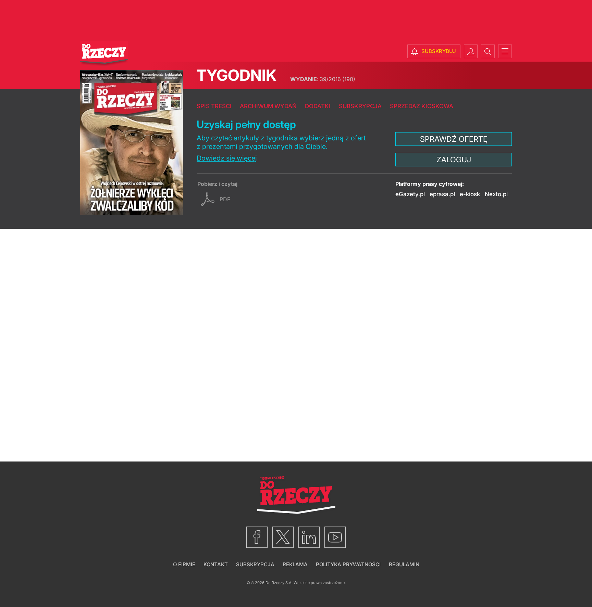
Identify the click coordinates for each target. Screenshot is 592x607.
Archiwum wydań (268, 106)
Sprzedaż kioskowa (421, 106)
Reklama (295, 564)
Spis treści (214, 106)
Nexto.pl (496, 194)
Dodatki (318, 106)
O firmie (184, 564)
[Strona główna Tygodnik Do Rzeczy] (104, 54)
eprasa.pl (442, 194)
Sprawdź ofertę (454, 139)
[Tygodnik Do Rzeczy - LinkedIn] (309, 537)
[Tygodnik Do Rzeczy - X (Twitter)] (283, 537)
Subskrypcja (360, 106)
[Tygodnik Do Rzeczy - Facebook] (257, 537)
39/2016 (322, 79)
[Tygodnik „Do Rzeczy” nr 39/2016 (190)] (131, 142)
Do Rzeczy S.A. (279, 582)
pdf (225, 199)
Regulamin (404, 564)
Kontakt (216, 564)
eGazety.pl (410, 194)
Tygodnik (236, 75)
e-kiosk (470, 194)
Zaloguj (453, 159)
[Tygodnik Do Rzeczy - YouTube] (335, 537)
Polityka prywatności (348, 564)
